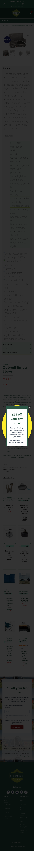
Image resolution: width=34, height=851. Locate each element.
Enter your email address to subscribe (16, 441)
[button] (29, 407)
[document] (17, 425)
